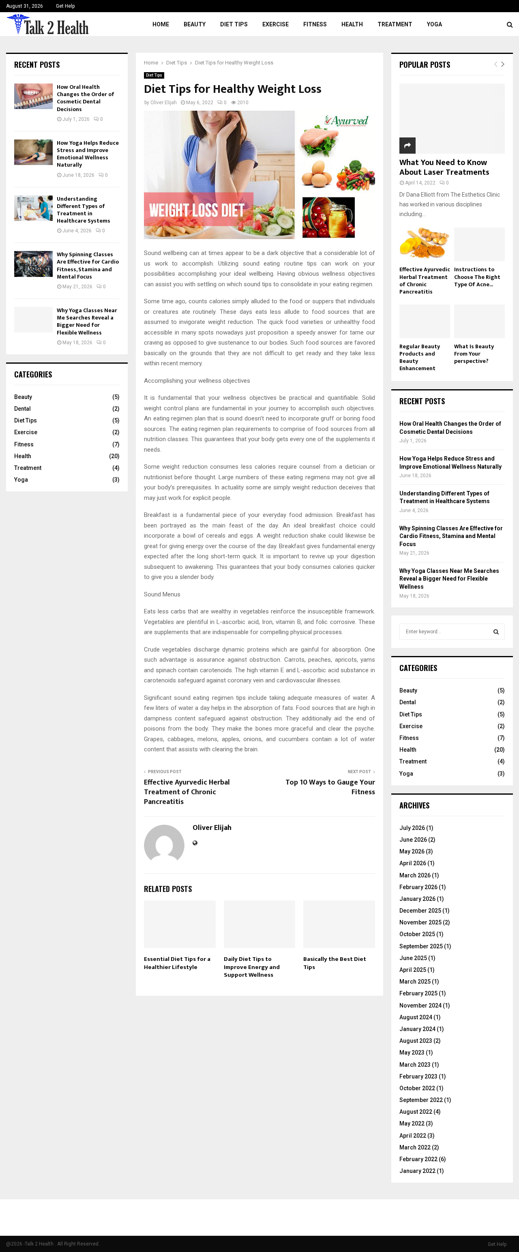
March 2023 (415, 1064)
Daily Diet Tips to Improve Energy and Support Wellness (252, 967)
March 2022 (415, 1147)
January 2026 (417, 899)
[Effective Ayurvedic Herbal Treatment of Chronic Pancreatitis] (424, 244)
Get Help (65, 6)
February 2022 (418, 1159)
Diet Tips (234, 24)
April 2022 (412, 1135)
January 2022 (417, 1171)
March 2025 (415, 981)
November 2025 (420, 922)
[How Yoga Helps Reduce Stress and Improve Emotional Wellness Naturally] (33, 152)
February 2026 (418, 887)
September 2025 (421, 946)
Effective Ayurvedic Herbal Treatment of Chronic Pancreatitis (187, 792)
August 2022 (415, 1111)
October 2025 (417, 934)
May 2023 (412, 1052)
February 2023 (418, 1076)
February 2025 (418, 993)
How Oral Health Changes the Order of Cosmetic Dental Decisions (85, 98)
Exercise (275, 24)
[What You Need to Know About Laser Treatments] (452, 119)
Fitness (315, 24)
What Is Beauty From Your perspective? (474, 354)
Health (352, 24)
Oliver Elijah (163, 102)
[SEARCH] (496, 632)
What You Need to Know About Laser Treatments (444, 167)
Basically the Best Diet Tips (334, 963)
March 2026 (415, 875)
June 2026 (413, 839)
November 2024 (420, 1005)
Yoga (434, 24)
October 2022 (417, 1088)
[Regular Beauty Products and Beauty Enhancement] (424, 321)
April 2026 (412, 863)
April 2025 (412, 970)
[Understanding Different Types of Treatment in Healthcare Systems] (33, 208)
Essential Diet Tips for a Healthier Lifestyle (177, 963)
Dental (22, 408)
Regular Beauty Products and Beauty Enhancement (419, 357)
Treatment (394, 24)
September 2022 (421, 1100)
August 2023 (415, 1041)
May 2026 (412, 851)
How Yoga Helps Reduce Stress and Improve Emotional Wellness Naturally (88, 154)
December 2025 (420, 910)
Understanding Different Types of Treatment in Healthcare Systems (83, 210)
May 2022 (412, 1123)
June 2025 (413, 958)
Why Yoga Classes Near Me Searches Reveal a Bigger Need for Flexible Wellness (87, 321)
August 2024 (415, 1017)
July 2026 (412, 828)
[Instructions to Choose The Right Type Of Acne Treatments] (479, 244)
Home (160, 24)
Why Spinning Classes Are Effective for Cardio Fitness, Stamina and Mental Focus (88, 265)
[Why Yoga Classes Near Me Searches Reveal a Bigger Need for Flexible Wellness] (33, 319)
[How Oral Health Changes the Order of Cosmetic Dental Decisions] (33, 96)
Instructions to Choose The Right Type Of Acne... (477, 277)
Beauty (195, 24)
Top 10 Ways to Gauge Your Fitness (330, 787)
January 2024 (417, 1029)
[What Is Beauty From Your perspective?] (479, 321)
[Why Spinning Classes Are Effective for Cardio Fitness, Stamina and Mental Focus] (33, 264)
